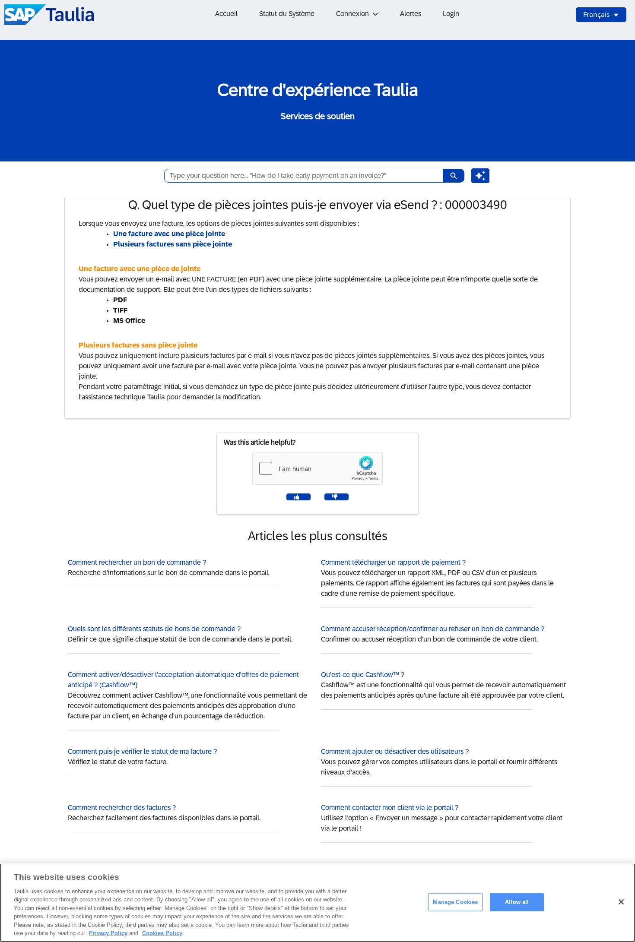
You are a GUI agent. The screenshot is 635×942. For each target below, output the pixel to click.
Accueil (226, 13)
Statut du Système (286, 13)
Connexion (352, 13)
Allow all (517, 902)
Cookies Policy (162, 933)
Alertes (410, 13)
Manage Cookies (455, 902)
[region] (317, 902)
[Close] (621, 901)
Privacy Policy (108, 933)
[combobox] (300, 175)
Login (451, 13)
